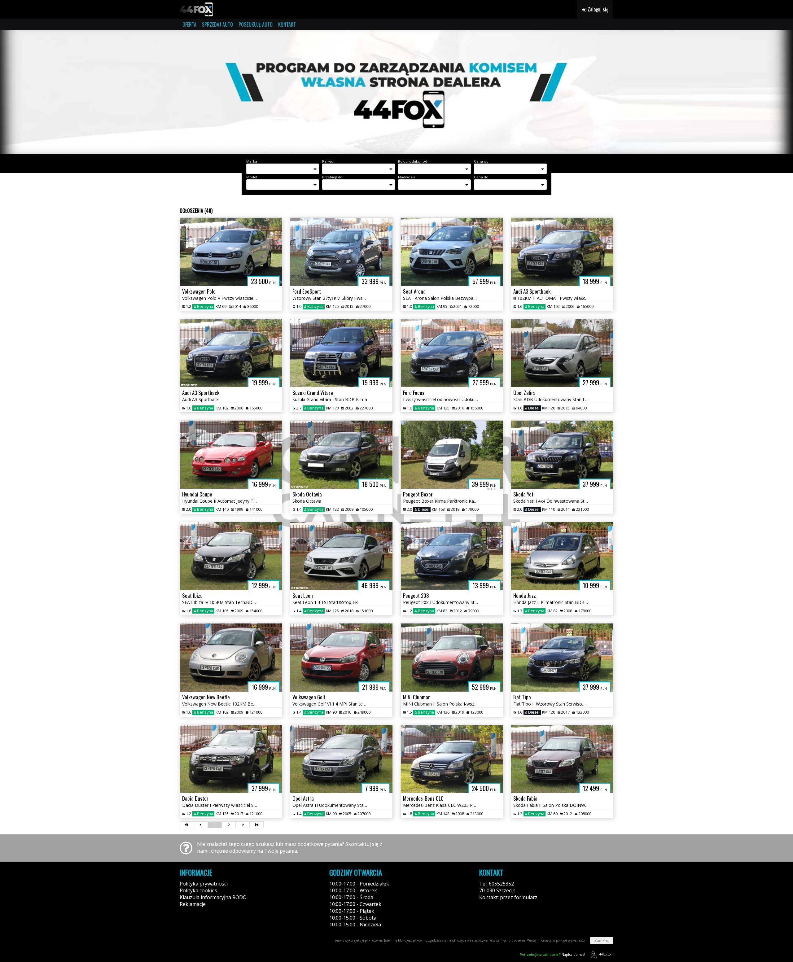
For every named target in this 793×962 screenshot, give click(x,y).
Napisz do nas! (552, 954)
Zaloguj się (597, 9)
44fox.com (606, 954)
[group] (396, 92)
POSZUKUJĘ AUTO (256, 24)
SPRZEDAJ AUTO (217, 24)
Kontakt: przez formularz (508, 897)
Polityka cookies (198, 890)
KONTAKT (287, 24)
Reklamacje (193, 904)
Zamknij (601, 940)
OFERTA (189, 24)
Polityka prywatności (204, 883)
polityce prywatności (570, 940)
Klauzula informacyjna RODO (213, 897)
